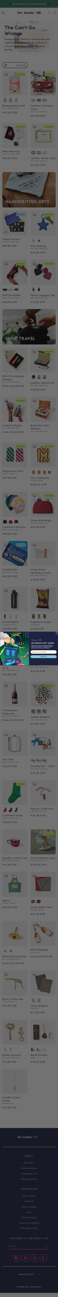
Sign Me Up (43, 656)
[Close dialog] (57, 633)
